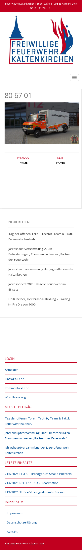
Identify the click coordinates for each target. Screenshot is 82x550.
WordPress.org (15, 397)
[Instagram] (45, 340)
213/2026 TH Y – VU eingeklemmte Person (34, 492)
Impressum (14, 513)
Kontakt (12, 531)
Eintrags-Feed (14, 379)
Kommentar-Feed (17, 388)
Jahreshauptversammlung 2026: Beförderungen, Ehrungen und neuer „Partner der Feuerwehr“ (39, 254)
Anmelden (11, 370)
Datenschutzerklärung (22, 522)
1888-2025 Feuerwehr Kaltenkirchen (24, 543)
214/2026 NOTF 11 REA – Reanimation (31, 483)
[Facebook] (37, 340)
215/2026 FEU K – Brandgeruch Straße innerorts (38, 474)
